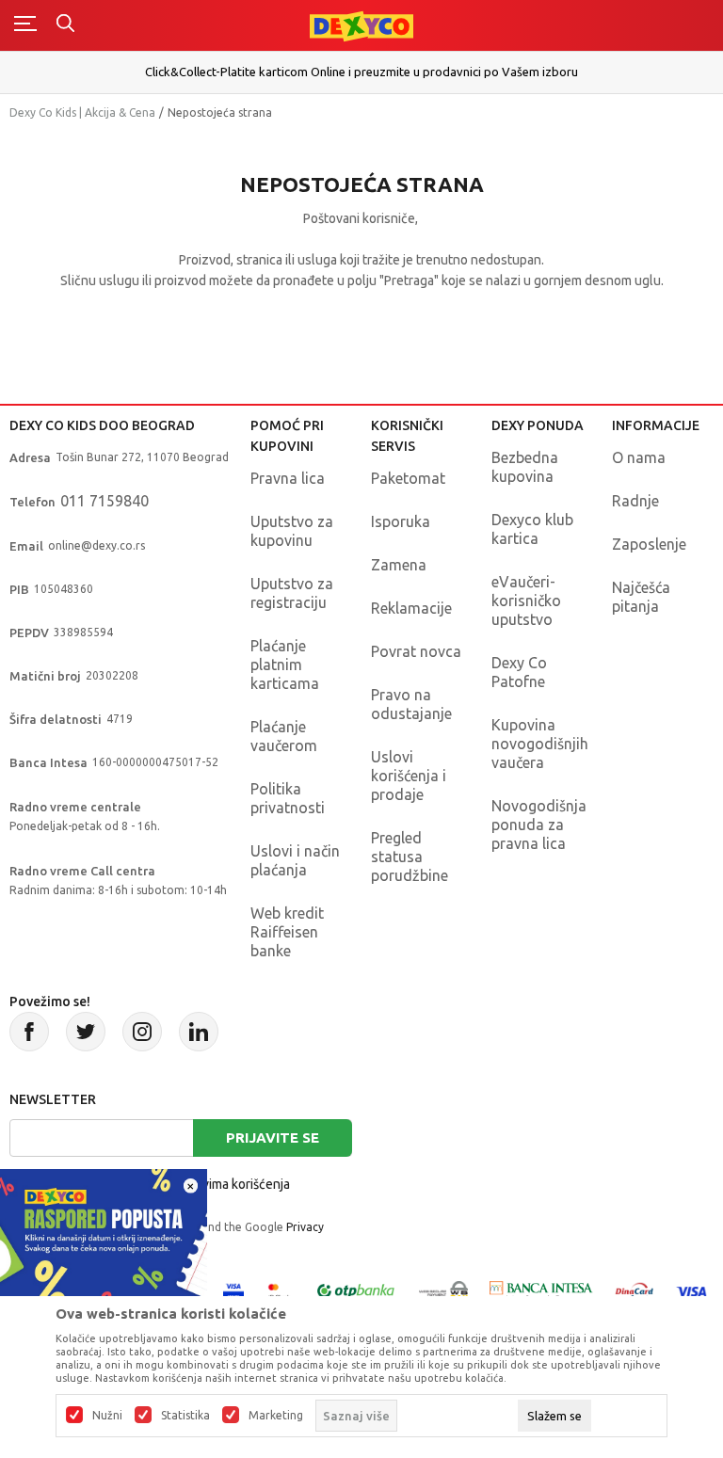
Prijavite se (272, 1138)
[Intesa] (541, 1290)
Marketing (276, 1415)
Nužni (107, 1415)
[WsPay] (443, 1290)
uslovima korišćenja (233, 1184)
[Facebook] (29, 1031)
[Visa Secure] (233, 1290)
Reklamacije (411, 608)
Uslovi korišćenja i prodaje (408, 775)
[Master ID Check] (279, 1290)
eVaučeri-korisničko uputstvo (526, 600)
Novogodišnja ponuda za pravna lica (538, 824)
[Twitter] (85, 1031)
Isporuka (400, 521)
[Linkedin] (198, 1031)
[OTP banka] (355, 1290)
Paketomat (408, 478)
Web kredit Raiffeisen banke (287, 932)
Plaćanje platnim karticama (284, 664)
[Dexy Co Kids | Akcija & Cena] (361, 25)
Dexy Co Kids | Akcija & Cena (82, 112)
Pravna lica (287, 478)
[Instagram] (142, 1031)
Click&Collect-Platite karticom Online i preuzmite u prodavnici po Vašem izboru (361, 71)
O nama (639, 457)
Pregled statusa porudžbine (409, 856)
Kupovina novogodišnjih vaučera (539, 743)
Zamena (398, 564)
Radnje (635, 500)
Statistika (185, 1415)
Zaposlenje (649, 544)
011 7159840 (104, 500)
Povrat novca (416, 651)
